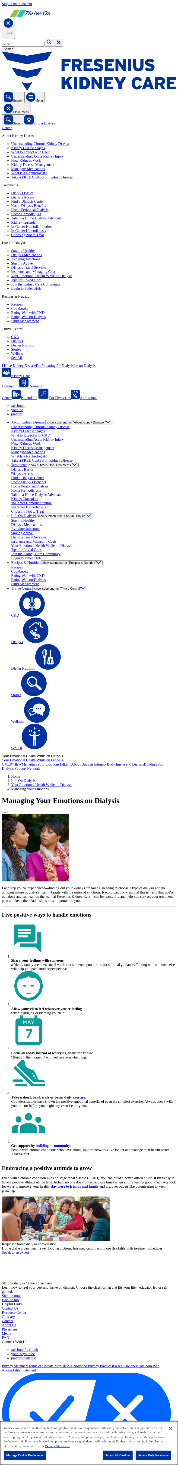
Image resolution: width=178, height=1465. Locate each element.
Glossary (8, 1317)
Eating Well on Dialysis (28, 317)
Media (6, 1333)
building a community (53, 1146)
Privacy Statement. (57, 1446)
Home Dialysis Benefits (28, 206)
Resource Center (14, 1312)
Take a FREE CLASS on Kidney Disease (42, 177)
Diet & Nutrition (23, 345)
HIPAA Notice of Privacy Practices (87, 1366)
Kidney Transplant (24, 222)
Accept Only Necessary (153, 1455)
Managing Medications (28, 169)
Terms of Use (38, 1366)
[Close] (170, 1428)
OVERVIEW (12, 764)
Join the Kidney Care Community (35, 284)
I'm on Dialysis (84, 366)
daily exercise (74, 1097)
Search (8, 49)
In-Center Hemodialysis (28, 231)
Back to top (10, 1300)
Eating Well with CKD (28, 313)
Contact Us (10, 1308)
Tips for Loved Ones (26, 280)
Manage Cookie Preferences (25, 1455)
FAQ (5, 1338)
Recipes (17, 304)
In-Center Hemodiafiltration (31, 226)
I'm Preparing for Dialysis (54, 366)
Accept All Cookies (117, 1455)
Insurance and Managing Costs (33, 272)
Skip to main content (17, 4)
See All (16, 358)
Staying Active (22, 263)
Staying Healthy (23, 251)
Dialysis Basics (22, 193)
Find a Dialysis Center (27, 201)
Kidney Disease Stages (28, 148)
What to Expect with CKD (30, 152)
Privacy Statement (15, 1366)
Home (15, 776)
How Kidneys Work (26, 160)
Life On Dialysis (23, 781)
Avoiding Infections (25, 259)
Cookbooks (19, 308)
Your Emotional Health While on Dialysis (41, 276)
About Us (9, 1325)
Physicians (9, 1329)
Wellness (17, 354)
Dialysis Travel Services (28, 267)
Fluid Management (25, 321)
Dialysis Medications (26, 255)
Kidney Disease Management (32, 165)
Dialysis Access (22, 197)
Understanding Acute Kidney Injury (37, 156)
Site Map (54, 1366)
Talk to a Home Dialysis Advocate (36, 218)
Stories (16, 349)
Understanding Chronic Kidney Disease (40, 144)
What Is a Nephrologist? (29, 173)
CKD (15, 337)
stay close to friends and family (75, 1186)
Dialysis (17, 341)
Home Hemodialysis (26, 214)
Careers (7, 1321)
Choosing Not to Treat (27, 235)
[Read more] (89, 1219)
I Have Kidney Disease (19, 366)
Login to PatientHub (26, 288)
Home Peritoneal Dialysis (29, 210)
